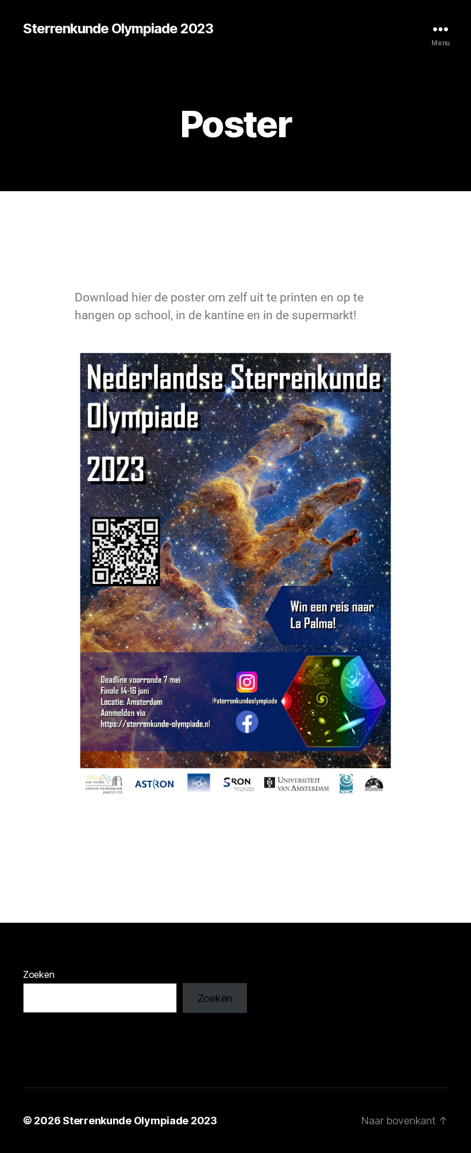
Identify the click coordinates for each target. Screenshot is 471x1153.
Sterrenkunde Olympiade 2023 (118, 29)
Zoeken (38, 974)
